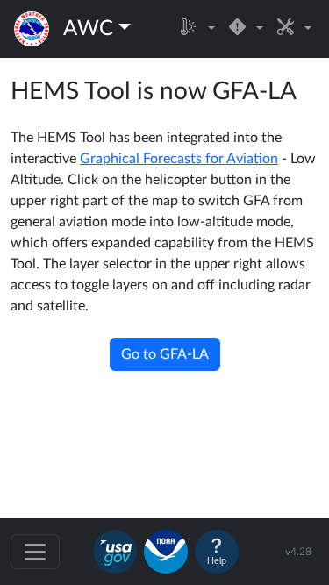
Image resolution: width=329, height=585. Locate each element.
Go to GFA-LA (165, 354)
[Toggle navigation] (35, 551)
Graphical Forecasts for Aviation (179, 159)
